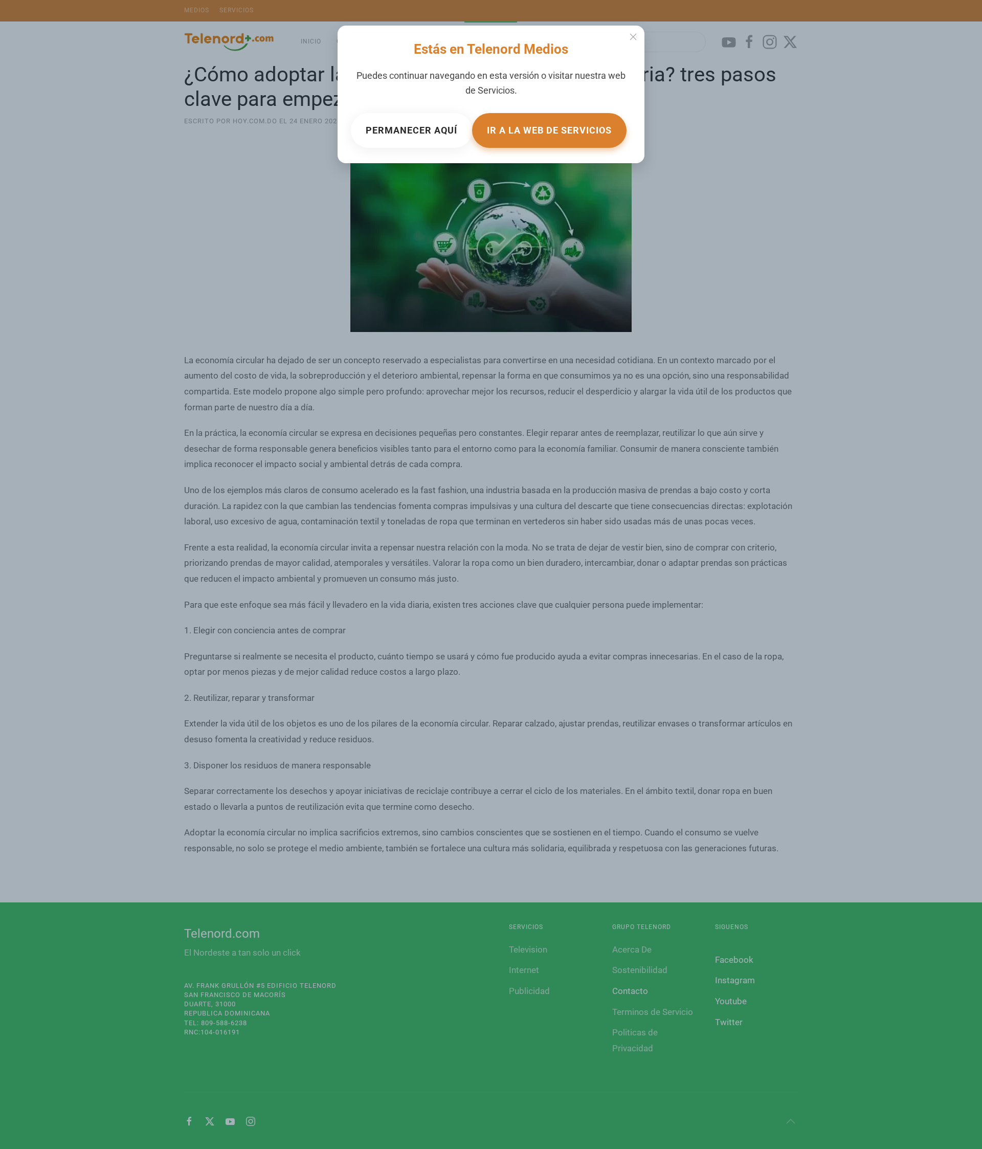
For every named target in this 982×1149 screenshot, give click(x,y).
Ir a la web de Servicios (549, 130)
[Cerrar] (633, 37)
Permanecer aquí (411, 130)
